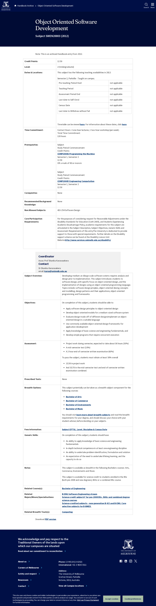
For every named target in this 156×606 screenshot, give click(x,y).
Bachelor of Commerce (77, 400)
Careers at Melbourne (28, 567)
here (82, 124)
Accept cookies (111, 599)
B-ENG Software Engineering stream (79, 494)
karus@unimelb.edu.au (55, 271)
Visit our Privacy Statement (88, 600)
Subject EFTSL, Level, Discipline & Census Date (84, 429)
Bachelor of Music (74, 408)
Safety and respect (27, 573)
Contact (22, 586)
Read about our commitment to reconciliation (40, 551)
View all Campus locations (71, 585)
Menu (153, 7)
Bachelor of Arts (74, 396)
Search (146, 7)
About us (22, 561)
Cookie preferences (133, 599)
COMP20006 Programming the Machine (76, 153)
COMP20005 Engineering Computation (75, 181)
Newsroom (23, 580)
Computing (67, 512)
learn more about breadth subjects (93, 414)
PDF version (50, 519)
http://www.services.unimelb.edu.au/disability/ (88, 240)
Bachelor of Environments (78, 404)
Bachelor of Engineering (73, 488)
